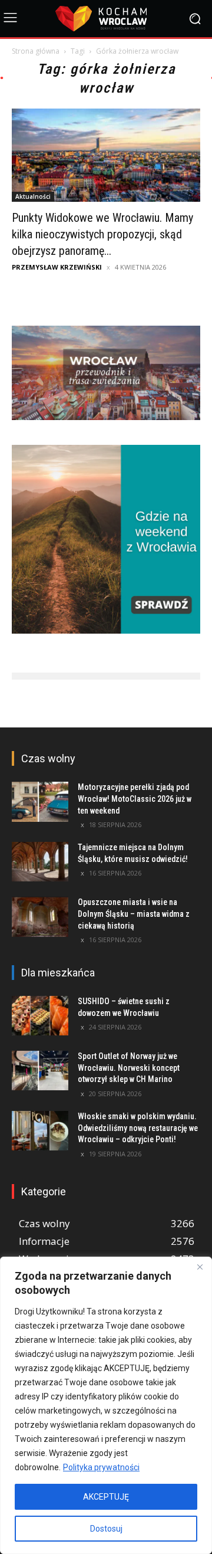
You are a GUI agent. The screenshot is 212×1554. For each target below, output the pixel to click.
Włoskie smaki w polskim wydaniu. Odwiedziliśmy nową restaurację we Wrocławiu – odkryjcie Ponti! (138, 1128)
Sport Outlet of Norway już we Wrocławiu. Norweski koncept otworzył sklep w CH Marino (129, 1067)
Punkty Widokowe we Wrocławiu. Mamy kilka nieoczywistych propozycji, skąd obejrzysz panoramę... (102, 234)
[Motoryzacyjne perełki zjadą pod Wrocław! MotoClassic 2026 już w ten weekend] (40, 801)
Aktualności (33, 196)
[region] (106, 1405)
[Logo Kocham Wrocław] (106, 18)
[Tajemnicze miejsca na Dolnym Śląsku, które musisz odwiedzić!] (40, 861)
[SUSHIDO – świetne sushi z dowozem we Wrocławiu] (40, 1015)
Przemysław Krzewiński (57, 267)
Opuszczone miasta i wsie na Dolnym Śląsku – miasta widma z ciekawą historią (134, 913)
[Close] (200, 1267)
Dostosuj (106, 1528)
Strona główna (35, 51)
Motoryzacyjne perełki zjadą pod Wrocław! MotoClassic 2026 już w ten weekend (134, 798)
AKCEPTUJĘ (106, 1496)
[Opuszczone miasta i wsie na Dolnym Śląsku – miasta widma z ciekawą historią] (40, 916)
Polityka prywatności (101, 1467)
